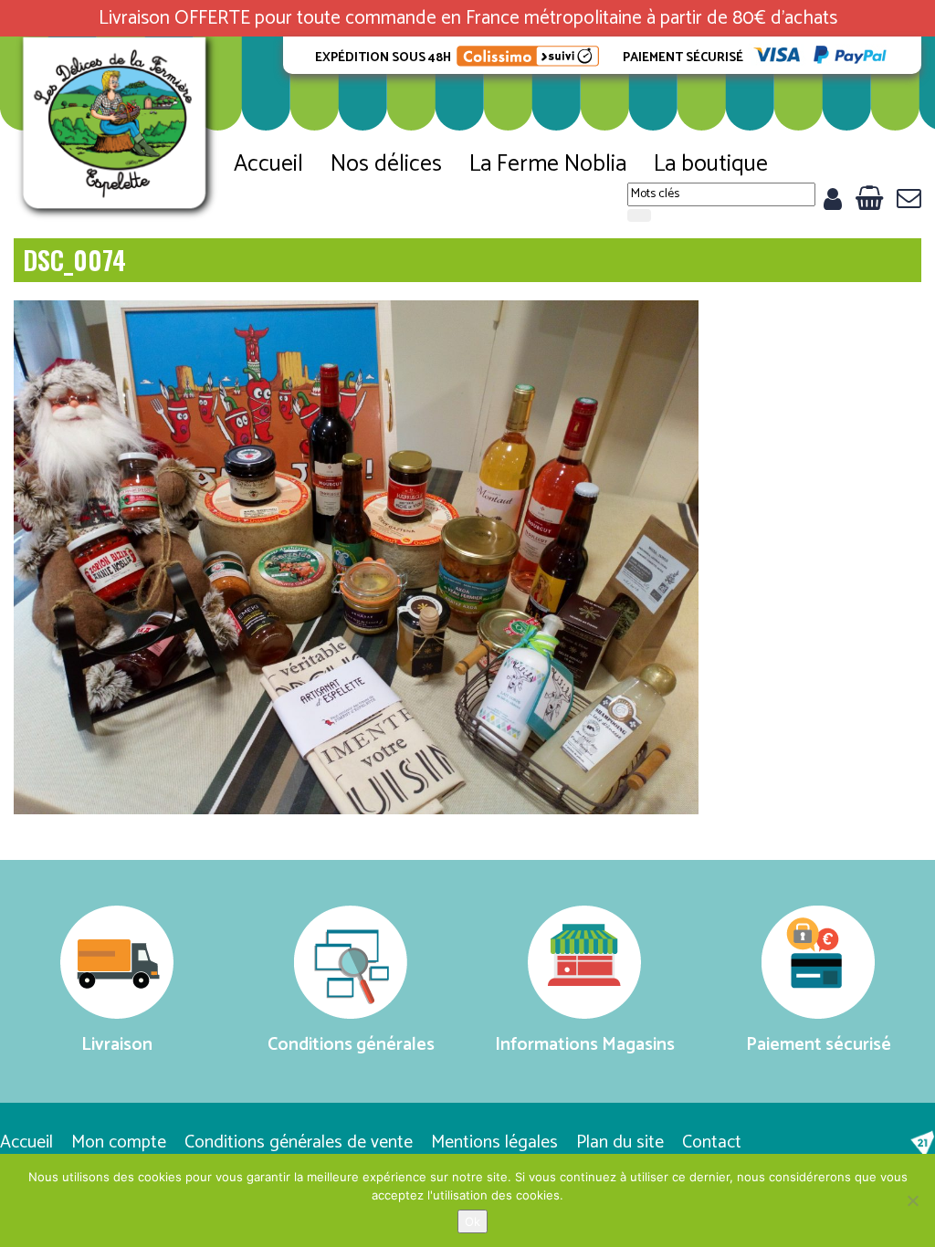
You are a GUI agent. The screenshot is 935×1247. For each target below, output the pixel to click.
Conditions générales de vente (298, 1142)
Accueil (268, 164)
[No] (912, 1200)
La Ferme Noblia (547, 164)
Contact (711, 1142)
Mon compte (118, 1142)
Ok (472, 1221)
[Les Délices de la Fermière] (117, 129)
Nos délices (386, 164)
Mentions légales (494, 1142)
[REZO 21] (922, 1144)
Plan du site (620, 1142)
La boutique (711, 164)
